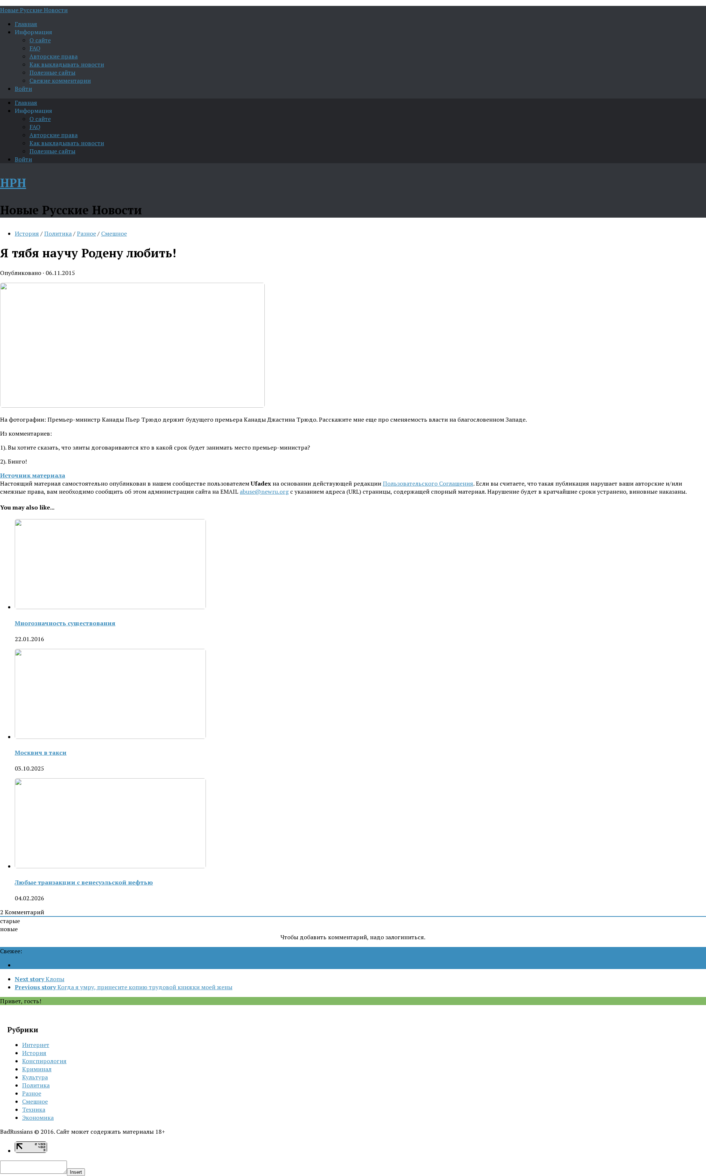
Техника (33, 1109)
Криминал (36, 1069)
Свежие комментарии (60, 80)
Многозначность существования (65, 623)
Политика (58, 233)
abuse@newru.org (264, 491)
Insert (76, 1172)
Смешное (114, 233)
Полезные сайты (52, 72)
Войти (23, 89)
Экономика (38, 1118)
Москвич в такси (41, 752)
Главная (26, 24)
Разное (86, 233)
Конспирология (44, 1061)
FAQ (34, 48)
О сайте (40, 40)
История (27, 233)
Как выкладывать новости (66, 64)
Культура (35, 1077)
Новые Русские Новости (34, 10)
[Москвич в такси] (110, 737)
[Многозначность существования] (110, 607)
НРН (13, 182)
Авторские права (53, 56)
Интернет (35, 1045)
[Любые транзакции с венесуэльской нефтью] (110, 866)
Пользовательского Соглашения (428, 483)
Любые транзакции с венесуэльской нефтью (84, 882)
